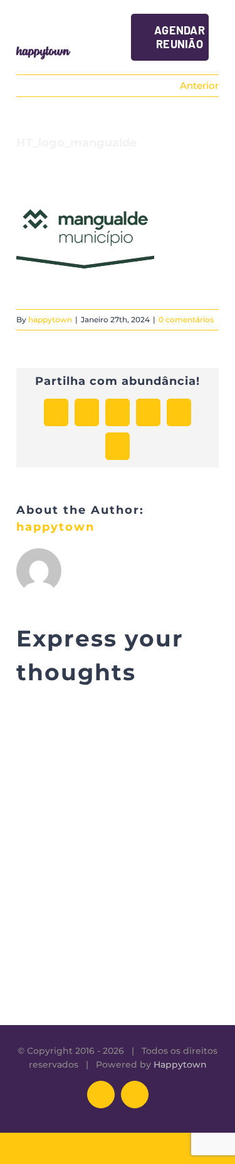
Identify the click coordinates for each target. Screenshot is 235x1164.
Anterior (199, 85)
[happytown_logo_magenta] (43, 48)
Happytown (180, 1064)
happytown (50, 319)
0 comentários (186, 319)
